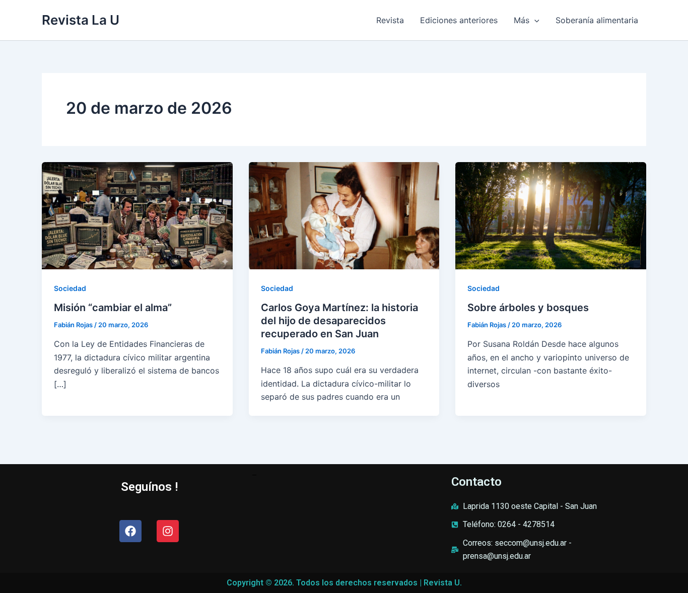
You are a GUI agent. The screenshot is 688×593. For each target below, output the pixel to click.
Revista (390, 20)
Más (521, 20)
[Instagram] (168, 531)
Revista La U (80, 20)
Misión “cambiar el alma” (113, 308)
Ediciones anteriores (459, 20)
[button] (534, 20)
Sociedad (70, 288)
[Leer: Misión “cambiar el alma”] (137, 215)
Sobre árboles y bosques (528, 308)
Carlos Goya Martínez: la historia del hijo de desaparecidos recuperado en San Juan (339, 321)
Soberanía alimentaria (597, 20)
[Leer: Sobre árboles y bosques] (550, 215)
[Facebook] (130, 531)
